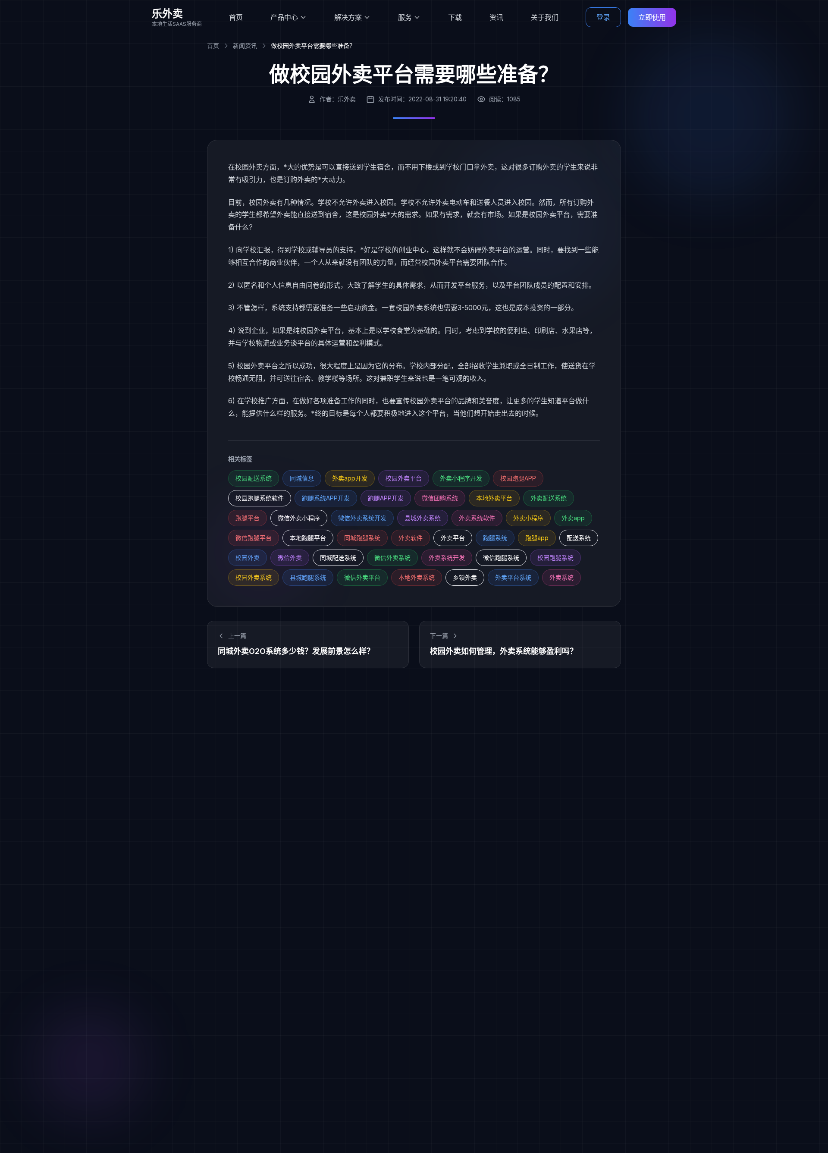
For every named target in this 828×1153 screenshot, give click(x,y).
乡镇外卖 (465, 577)
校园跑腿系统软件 (259, 498)
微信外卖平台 (362, 577)
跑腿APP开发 (386, 498)
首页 (236, 17)
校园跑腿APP (518, 478)
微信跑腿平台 (253, 537)
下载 (455, 17)
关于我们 (544, 17)
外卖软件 (410, 537)
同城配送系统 (338, 557)
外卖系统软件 (477, 518)
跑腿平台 (247, 518)
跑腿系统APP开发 (326, 498)
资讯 (496, 17)
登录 (603, 17)
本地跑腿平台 (308, 537)
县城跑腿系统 (308, 577)
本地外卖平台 (494, 498)
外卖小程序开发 (461, 478)
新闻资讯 (245, 45)
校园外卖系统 (253, 577)
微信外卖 (290, 557)
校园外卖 (247, 557)
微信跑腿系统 (501, 557)
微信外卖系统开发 (362, 518)
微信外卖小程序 (299, 518)
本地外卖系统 (416, 577)
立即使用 (652, 17)
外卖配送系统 (548, 498)
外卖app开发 (349, 478)
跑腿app (537, 537)
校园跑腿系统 (555, 557)
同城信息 (302, 478)
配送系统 (579, 537)
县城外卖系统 (423, 518)
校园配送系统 (253, 478)
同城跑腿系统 (362, 537)
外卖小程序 (528, 518)
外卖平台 (453, 537)
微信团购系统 (440, 498)
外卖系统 (561, 577)
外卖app (573, 518)
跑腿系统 (495, 537)
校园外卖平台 (404, 478)
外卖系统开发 (447, 557)
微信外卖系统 (392, 557)
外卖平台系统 (513, 577)
